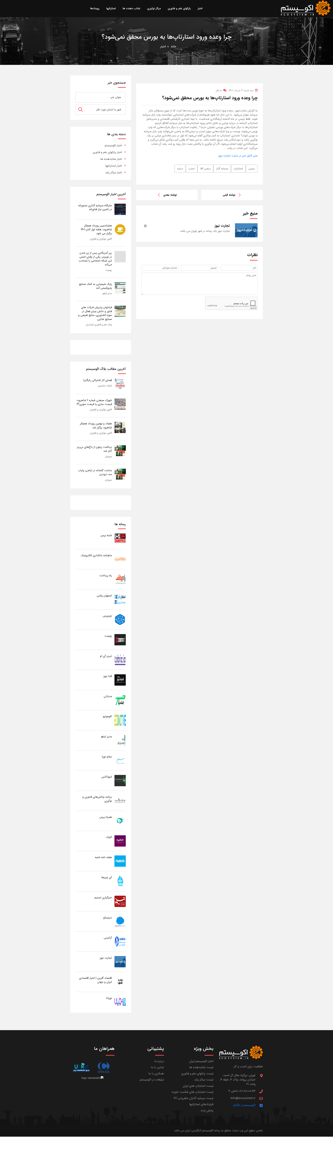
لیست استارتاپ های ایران (198, 1086)
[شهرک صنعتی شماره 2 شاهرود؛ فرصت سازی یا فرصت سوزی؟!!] (120, 404)
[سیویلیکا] (103, 1067)
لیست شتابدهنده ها (201, 1067)
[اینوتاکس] (120, 780)
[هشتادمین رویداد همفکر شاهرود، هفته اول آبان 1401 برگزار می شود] (120, 229)
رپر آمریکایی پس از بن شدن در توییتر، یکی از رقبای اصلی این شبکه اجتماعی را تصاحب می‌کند (95, 259)
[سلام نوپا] (120, 760)
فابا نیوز (107, 676)
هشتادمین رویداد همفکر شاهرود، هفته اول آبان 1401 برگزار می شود (96, 229)
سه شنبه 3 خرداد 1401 (241, 90)
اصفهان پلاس (104, 595)
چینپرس (107, 616)
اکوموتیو (107, 716)
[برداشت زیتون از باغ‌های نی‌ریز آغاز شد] (120, 450)
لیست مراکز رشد (203, 1079)
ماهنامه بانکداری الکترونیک (96, 555)
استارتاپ (238, 169)
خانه (173, 46)
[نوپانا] (120, 1002)
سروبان (108, 456)
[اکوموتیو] (120, 720)
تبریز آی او (106, 656)
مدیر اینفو (107, 293)
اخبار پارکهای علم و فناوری (107, 152)
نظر (218, 90)
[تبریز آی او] (120, 659)
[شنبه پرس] (120, 539)
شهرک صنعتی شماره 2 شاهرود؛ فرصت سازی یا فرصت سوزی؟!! (94, 402)
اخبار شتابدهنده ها (111, 159)
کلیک (109, 837)
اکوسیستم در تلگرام (244, 1105)
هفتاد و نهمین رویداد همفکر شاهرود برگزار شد (96, 425)
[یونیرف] (81, 1067)
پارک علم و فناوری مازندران (99, 324)
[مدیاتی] (120, 700)
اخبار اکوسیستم (113, 145)
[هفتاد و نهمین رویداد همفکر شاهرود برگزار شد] (120, 427)
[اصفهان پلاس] (120, 599)
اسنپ (192, 169)
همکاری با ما (156, 1073)
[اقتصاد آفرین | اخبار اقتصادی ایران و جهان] (120, 981)
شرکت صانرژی (105, 386)
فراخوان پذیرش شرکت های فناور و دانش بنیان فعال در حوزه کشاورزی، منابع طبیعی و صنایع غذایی (95, 313)
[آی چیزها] (120, 881)
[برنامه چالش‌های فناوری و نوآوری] (120, 800)
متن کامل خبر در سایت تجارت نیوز (238, 156)
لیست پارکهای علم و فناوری (197, 1073)
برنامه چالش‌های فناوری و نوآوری (97, 799)
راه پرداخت (105, 575)
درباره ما (159, 1061)
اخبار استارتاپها (113, 166)
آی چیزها (106, 877)
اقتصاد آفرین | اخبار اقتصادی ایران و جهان (95, 980)
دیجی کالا (205, 169)
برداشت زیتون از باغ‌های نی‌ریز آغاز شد (94, 449)
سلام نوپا (107, 756)
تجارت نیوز (106, 958)
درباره (180, 169)
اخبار (163, 46)
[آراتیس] (120, 941)
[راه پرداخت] (120, 579)
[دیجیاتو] (120, 921)
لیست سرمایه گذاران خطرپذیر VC (193, 1098)
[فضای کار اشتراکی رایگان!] (120, 384)
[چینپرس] (120, 619)
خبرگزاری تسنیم (103, 897)
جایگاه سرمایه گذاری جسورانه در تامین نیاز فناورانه (95, 207)
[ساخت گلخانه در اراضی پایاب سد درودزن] (120, 474)
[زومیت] (120, 639)
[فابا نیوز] (120, 680)
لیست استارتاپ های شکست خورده (192, 1092)
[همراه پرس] (120, 820)
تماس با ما (157, 1067)
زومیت (108, 270)
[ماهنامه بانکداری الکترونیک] (120, 559)
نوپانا (109, 998)
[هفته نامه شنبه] (120, 861)
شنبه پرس (106, 535)
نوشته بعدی (170, 195)
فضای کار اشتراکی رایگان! (97, 380)
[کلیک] (120, 841)
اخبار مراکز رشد (113, 172)
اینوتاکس (106, 777)
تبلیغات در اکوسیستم (152, 1079)
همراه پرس (106, 817)
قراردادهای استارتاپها (201, 1104)
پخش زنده (207, 1110)
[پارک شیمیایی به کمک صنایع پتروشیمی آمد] (120, 288)
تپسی (252, 169)
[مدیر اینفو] (120, 740)
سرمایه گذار (222, 169)
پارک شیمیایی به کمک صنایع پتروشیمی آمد (95, 286)
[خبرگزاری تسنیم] (120, 901)
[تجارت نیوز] (120, 961)
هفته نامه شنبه (103, 857)
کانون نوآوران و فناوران (101, 239)
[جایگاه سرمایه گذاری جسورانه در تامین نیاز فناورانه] (120, 209)
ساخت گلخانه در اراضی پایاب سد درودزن (95, 472)
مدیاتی (108, 696)
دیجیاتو (107, 917)
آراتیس (108, 938)
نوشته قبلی (229, 195)
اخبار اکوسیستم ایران (201, 1061)
